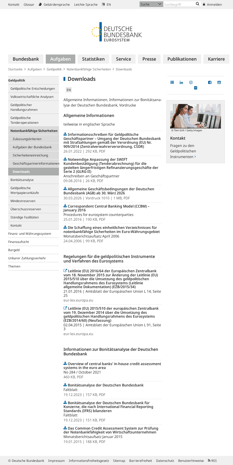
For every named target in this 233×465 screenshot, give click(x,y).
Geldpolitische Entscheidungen (32, 88)
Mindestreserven (22, 201)
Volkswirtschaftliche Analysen (31, 96)
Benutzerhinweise (191, 460)
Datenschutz (165, 460)
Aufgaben (35, 69)
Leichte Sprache (86, 4)
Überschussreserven (25, 209)
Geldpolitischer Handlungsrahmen (24, 107)
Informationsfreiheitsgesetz (89, 460)
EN (108, 4)
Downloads (21, 171)
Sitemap (119, 460)
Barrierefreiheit (140, 460)
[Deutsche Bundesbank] (116, 31)
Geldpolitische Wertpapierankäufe (24, 190)
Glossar (29, 4)
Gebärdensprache (56, 4)
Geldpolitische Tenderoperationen (24, 120)
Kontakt (13, 4)
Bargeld (14, 250)
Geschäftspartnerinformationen (36, 163)
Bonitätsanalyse (22, 180)
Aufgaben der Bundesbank (32, 147)
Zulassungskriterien (27, 139)
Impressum (56, 460)
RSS (213, 460)
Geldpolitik (54, 69)
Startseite (15, 69)
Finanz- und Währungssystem (29, 233)
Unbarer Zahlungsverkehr (27, 258)
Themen (14, 266)
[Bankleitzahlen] (197, 4)
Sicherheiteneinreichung (30, 155)
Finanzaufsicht (18, 242)
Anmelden (214, 4)
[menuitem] (25, 59)
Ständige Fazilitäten (24, 217)
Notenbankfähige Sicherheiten (89, 69)
